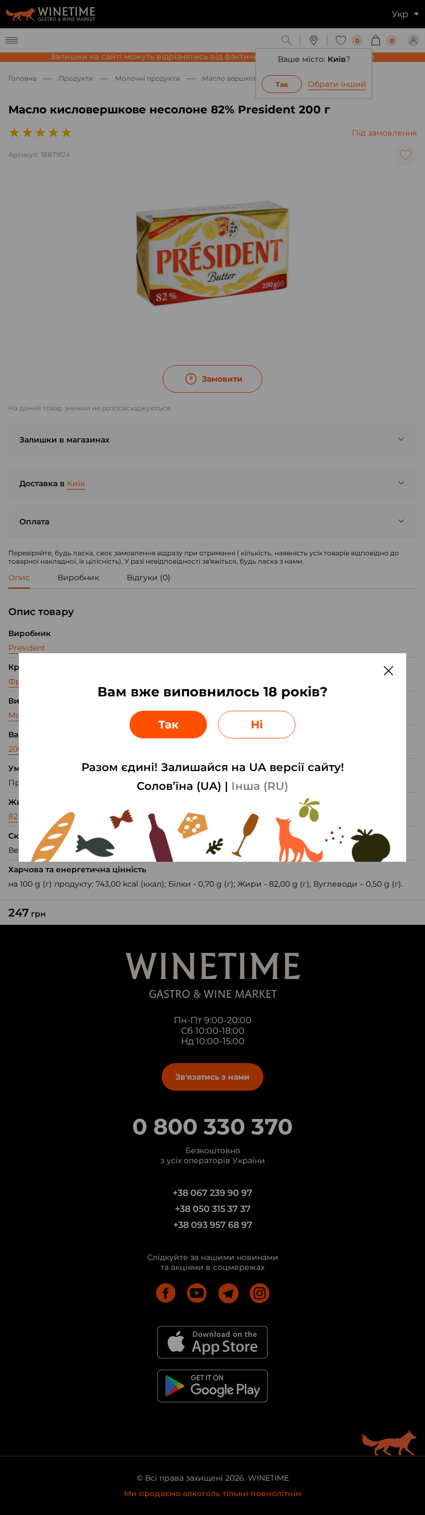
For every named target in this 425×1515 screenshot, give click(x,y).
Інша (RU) (259, 786)
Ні (257, 724)
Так (168, 724)
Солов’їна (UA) (179, 786)
